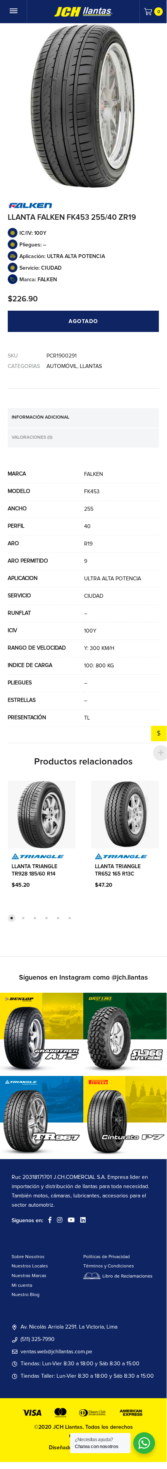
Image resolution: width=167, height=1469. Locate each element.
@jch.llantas (130, 977)
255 (88, 509)
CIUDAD (93, 596)
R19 (88, 544)
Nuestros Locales (30, 1266)
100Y (90, 631)
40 (87, 526)
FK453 (92, 491)
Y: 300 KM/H (99, 648)
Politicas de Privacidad (106, 1257)
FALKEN (93, 474)
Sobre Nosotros (28, 1257)
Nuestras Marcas (29, 1276)
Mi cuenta (22, 1285)
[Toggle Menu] (13, 11)
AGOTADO (83, 321)
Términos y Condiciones (108, 1266)
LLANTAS (91, 366)
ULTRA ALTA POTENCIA (112, 578)
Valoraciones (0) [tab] (32, 437)
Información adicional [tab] (40, 417)
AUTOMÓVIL (61, 366)
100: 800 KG (99, 666)
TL (87, 718)
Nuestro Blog (26, 1295)
